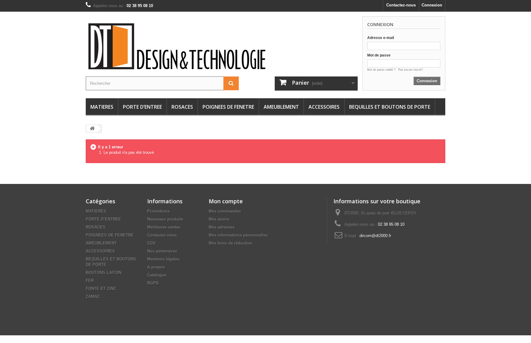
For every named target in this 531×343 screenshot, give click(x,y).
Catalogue (156, 275)
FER (90, 280)
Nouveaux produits (165, 219)
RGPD (153, 283)
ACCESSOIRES (324, 106)
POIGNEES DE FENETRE (228, 106)
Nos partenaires (162, 251)
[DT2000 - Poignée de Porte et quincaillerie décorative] (192, 46)
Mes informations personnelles (238, 235)
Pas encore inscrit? (410, 69)
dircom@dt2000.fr (375, 235)
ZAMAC (93, 296)
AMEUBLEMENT (281, 106)
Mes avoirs (219, 219)
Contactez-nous (401, 5)
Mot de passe (379, 55)
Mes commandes (225, 211)
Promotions (158, 211)
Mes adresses (221, 227)
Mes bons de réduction (230, 243)
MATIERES (101, 106)
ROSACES (182, 106)
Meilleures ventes (163, 227)
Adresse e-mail (380, 38)
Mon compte (226, 201)
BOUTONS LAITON (103, 272)
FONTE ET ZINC (101, 288)
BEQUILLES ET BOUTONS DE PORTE (389, 106)
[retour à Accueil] (92, 129)
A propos (156, 267)
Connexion (432, 5)
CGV (151, 243)
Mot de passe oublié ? (382, 69)
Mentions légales (163, 259)
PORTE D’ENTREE (142, 106)
